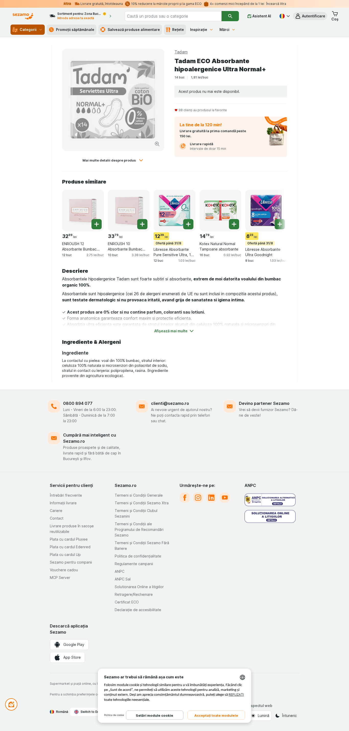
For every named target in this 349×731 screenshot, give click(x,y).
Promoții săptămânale (75, 29)
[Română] (284, 16)
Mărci (224, 29)
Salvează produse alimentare (134, 29)
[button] (310, 16)
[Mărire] (157, 144)
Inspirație (198, 29)
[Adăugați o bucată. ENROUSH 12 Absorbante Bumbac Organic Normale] (96, 224)
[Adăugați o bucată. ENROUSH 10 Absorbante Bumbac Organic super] (142, 224)
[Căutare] (230, 16)
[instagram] (198, 498)
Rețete (178, 29)
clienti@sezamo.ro (170, 403)
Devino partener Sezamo (264, 403)
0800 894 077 (77, 403)
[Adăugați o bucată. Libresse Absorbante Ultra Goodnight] (280, 224)
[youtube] (224, 498)
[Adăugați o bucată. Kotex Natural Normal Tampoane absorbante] (234, 224)
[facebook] (185, 498)
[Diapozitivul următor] (277, 210)
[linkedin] (211, 498)
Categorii (28, 29)
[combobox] (173, 16)
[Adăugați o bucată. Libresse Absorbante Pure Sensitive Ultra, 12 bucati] (188, 224)
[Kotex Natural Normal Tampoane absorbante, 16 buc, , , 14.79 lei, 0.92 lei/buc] (220, 210)
